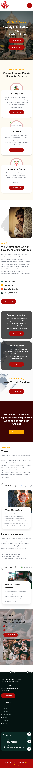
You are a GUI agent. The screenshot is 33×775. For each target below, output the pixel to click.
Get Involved (16, 432)
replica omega (4, 774)
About (5, 724)
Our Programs (16, 93)
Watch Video (17, 47)
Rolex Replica (14, 769)
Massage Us (15, 364)
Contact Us (16, 333)
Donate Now (15, 40)
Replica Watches (5, 769)
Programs (6, 711)
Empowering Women (16, 169)
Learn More (16, 112)
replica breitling (26, 772)
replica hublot (13, 774)
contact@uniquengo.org (15, 748)
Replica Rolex (23, 769)
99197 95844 (12, 742)
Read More (7, 486)
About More (7, 301)
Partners (5, 721)
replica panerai (21, 774)
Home (5, 708)
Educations (16, 131)
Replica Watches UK (16, 772)
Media (5, 718)
